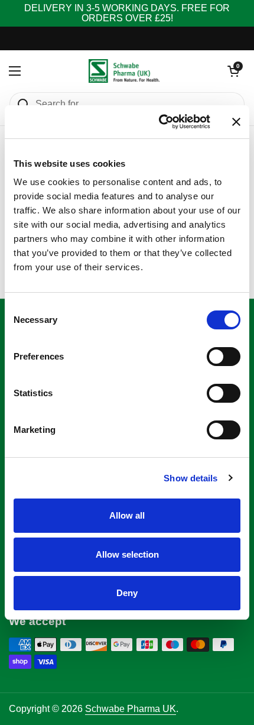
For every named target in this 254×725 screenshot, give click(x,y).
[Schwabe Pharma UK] (124, 71)
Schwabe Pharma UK (130, 709)
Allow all (127, 515)
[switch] (223, 356)
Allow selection (127, 554)
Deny (127, 593)
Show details (190, 478)
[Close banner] (236, 122)
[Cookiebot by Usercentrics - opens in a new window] (159, 122)
